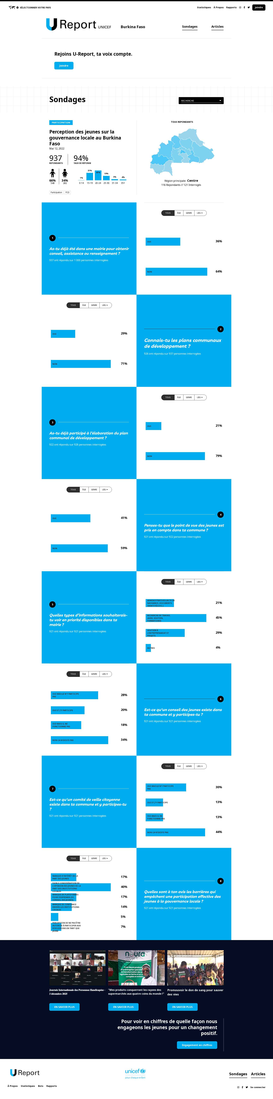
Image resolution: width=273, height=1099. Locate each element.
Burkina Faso (133, 26)
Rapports (231, 7)
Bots (40, 1085)
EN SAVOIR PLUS (64, 1007)
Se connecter (257, 1087)
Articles (217, 26)
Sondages (189, 26)
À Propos (219, 7)
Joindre (259, 7)
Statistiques (204, 7)
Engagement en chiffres (197, 1045)
